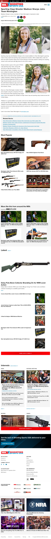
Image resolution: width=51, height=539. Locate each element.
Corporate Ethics (17, 536)
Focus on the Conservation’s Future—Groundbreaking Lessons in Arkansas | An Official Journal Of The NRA (12, 387)
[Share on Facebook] (18, 16)
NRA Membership (30, 470)
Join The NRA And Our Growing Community (35, 513)
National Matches (31, 368)
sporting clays (20, 116)
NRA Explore (3, 472)
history (39, 389)
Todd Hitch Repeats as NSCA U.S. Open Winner (15, 128)
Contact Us (3, 458)
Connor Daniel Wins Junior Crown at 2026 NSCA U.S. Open (16, 294)
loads (2, 95)
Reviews (3, 413)
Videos (28, 413)
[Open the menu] (48, 4)
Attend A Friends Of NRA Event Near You (37, 530)
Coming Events (29, 460)
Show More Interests (31, 428)
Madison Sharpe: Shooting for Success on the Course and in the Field (21, 126)
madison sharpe (27, 116)
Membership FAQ (30, 474)
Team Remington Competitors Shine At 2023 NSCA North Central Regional (22, 130)
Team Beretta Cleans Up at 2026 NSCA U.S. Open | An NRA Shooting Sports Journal (37, 241)
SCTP (40, 116)
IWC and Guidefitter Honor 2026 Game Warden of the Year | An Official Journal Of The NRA (12, 404)
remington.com (25, 111)
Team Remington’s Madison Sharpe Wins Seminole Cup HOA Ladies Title (22, 121)
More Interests (13, 365)
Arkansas (10, 391)
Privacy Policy (3, 536)
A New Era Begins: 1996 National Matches (11, 316)
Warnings (24, 536)
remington (10, 116)
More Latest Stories (31, 353)
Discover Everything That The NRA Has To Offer (12, 531)
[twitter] (21, 16)
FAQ (29, 536)
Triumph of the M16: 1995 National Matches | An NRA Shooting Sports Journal (37, 401)
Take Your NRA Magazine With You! (10, 513)
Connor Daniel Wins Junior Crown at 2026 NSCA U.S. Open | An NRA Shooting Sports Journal (12, 225)
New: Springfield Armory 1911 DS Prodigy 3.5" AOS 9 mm (15, 339)
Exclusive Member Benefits (32, 472)
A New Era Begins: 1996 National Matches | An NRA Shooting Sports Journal (37, 386)
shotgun (15, 116)
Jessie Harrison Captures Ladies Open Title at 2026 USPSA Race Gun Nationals (16, 305)
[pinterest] (24, 16)
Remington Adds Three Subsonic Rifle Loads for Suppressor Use (16, 328)
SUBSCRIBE (7, 443)
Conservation (5, 391)
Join (10, 1)
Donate (17, 1)
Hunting (15, 391)
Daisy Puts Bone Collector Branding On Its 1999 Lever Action (23, 283)
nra (28, 389)
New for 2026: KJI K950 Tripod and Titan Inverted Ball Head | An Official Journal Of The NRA (12, 394)
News (2, 17)
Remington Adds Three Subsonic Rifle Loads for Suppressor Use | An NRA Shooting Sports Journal (12, 242)
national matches (33, 389)
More (9, 250)
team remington (34, 116)
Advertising (3, 460)
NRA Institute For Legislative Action (8, 470)
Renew (13, 1)
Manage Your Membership (31, 476)
